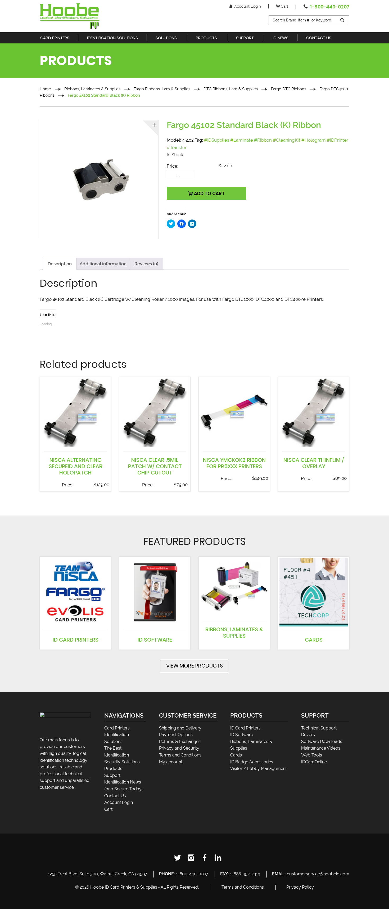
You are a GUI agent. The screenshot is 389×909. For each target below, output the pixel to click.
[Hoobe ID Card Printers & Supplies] (70, 15)
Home (45, 89)
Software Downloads (321, 741)
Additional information (103, 263)
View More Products (194, 665)
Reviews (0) (146, 263)
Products (113, 768)
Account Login (247, 6)
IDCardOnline (314, 761)
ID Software (241, 734)
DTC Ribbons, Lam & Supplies (230, 89)
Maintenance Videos (320, 748)
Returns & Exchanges (180, 741)
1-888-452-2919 (245, 873)
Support (112, 775)
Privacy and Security (179, 748)
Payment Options (176, 734)
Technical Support (319, 728)
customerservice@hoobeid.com (318, 873)
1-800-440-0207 (329, 6)
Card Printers (117, 728)
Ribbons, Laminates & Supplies (92, 89)
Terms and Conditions (180, 755)
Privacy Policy (300, 887)
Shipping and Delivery (180, 728)
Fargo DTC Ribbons (288, 89)
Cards (236, 755)
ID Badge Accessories (251, 761)
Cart (284, 6)
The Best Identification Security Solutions (122, 755)
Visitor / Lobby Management (258, 768)
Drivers (308, 734)
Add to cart (209, 193)
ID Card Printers (245, 728)
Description (60, 263)
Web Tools (311, 755)
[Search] (342, 20)
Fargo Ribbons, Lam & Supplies (162, 89)
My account (170, 761)
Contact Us (115, 795)
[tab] (59, 264)
